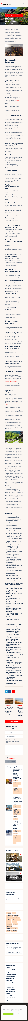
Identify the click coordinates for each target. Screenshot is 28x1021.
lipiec (10, 967)
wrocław (15, 924)
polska (13, 920)
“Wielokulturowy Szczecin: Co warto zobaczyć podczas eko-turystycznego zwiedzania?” (14, 588)
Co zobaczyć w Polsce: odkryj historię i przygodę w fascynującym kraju (14, 682)
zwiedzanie (14, 930)
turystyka (14, 922)
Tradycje (15, 818)
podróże (9, 920)
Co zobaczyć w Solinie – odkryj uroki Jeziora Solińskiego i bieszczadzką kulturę (14, 619)
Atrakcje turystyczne (16, 831)
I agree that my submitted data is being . (14, 757)
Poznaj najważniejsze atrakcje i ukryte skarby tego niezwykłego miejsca (14, 15)
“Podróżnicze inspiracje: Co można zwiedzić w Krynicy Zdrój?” (13, 598)
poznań (18, 920)
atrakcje (9, 913)
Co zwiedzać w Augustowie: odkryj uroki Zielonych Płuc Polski (13, 672)
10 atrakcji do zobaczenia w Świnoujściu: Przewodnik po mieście (13, 649)
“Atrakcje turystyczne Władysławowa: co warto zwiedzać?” (13, 877)
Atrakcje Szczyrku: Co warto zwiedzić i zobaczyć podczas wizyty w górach (14, 593)
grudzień (11, 989)
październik (12, 974)
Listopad (16, 780)
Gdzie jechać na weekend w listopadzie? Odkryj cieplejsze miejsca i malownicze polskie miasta (17, 774)
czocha (13, 913)
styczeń (10, 972)
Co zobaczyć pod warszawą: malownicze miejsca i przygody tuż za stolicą (14, 654)
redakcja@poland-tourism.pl (14, 952)
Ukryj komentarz (13, 721)
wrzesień (11, 965)
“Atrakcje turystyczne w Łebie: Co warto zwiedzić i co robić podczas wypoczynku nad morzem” (13, 866)
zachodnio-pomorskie (12, 928)
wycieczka (9, 926)
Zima (15, 843)
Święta (15, 816)
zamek (8, 930)
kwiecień (11, 998)
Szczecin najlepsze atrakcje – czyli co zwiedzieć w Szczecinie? (14, 610)
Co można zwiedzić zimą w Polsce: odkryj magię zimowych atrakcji (17, 825)
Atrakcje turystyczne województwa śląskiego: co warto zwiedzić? (13, 667)
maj (9, 980)
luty (9, 985)
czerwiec (11, 969)
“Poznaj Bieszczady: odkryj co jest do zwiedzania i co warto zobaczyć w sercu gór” (14, 624)
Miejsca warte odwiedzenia (17, 783)
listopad (11, 991)
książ (13, 917)
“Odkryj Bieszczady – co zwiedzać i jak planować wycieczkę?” (12, 659)
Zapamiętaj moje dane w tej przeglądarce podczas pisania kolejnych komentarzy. (12, 741)
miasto (17, 917)
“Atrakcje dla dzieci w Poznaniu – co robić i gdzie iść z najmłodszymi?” (13, 858)
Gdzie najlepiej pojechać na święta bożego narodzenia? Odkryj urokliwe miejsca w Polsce (17, 800)
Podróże (15, 786)
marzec (10, 982)
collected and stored (10, 758)
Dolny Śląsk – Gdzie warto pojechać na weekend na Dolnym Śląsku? (13, 639)
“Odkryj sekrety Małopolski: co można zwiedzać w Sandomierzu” (14, 677)
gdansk (16, 915)
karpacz (8, 917)
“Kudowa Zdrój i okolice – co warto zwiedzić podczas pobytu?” (14, 615)
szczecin (9, 922)
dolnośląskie (10, 915)
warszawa (9, 924)
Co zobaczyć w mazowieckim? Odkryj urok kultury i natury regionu (14, 644)
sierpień (10, 978)
